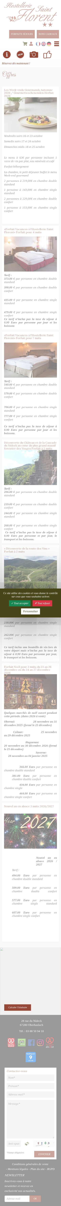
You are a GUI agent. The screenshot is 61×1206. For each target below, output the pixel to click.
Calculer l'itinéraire (17, 1007)
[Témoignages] (47, 54)
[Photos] (34, 54)
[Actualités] (20, 54)
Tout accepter (20, 603)
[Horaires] (7, 54)
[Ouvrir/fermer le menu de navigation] (56, 43)
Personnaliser (30, 611)
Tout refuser (43, 603)
